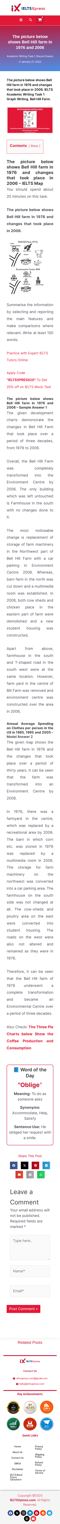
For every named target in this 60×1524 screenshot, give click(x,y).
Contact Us (17, 1458)
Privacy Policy (39, 1447)
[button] (31, 20)
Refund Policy (39, 1463)
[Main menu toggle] (20, 20)
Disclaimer (17, 1469)
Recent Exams (44, 56)
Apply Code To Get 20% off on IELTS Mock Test (29, 380)
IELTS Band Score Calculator (16, 1477)
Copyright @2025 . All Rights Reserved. (30, 1500)
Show (34, 146)
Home (17, 1446)
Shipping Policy (39, 1455)
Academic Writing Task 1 (21, 56)
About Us (17, 1452)
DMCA (17, 1463)
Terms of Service (40, 1471)
